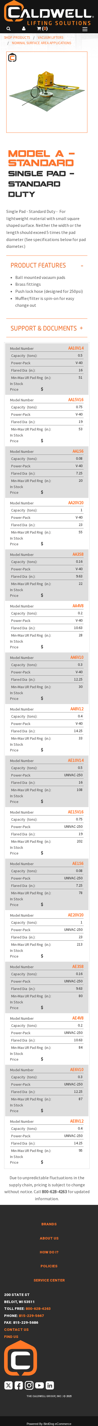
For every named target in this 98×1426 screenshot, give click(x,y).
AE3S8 (78, 966)
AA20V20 (76, 502)
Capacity (24, 355)
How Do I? (49, 1252)
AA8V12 (77, 708)
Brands (49, 1224)
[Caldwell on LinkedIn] (50, 1387)
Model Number (22, 348)
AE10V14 (76, 760)
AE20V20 (76, 914)
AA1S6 (78, 451)
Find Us (11, 1337)
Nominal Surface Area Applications (41, 43)
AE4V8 (78, 1018)
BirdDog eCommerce (57, 1423)
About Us (49, 1238)
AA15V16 (76, 399)
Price (14, 389)
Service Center (49, 1280)
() (44, 28)
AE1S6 (78, 863)
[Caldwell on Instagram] (29, 1387)
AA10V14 (76, 348)
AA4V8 (78, 605)
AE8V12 (77, 1121)
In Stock (16, 383)
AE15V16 (76, 811)
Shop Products (17, 37)
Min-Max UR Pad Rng (31, 377)
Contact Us (16, 1330)
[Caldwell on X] (9, 1387)
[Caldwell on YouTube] (40, 1387)
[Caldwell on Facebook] (19, 1387)
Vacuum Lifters (50, 37)
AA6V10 (77, 657)
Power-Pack (21, 362)
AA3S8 (78, 554)
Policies (49, 1266)
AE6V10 (77, 1069)
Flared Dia (23, 370)
